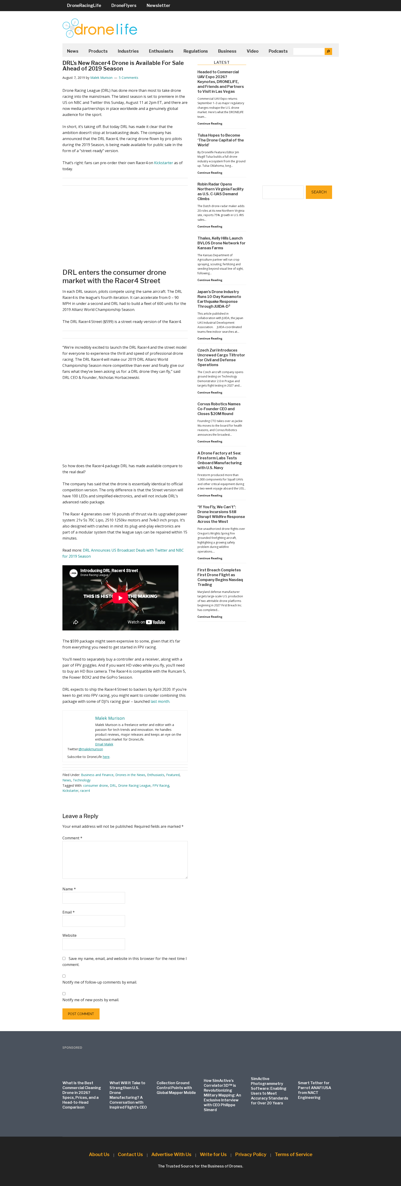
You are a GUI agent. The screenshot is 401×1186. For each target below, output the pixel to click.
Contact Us (130, 1154)
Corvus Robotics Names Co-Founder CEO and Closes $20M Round (219, 409)
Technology (82, 780)
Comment (72, 838)
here (106, 756)
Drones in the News (130, 775)
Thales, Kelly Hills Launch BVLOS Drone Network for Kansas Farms (221, 243)
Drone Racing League (134, 785)
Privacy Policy (250, 1154)
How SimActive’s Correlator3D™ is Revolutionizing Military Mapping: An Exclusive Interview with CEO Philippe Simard (222, 1095)
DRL (113, 785)
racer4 (85, 790)
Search (319, 192)
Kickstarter (163, 162)
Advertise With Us (171, 1154)
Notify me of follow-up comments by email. (99, 982)
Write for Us (213, 1154)
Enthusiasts (155, 775)
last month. (160, 701)
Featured (173, 775)
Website (69, 935)
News (66, 780)
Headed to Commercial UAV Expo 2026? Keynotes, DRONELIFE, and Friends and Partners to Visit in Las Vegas (220, 82)
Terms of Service (293, 1154)
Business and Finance (97, 775)
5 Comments (128, 77)
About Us (99, 1154)
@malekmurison (91, 749)
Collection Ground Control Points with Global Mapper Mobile (176, 1088)
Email (68, 912)
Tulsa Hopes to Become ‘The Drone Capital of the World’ (220, 140)
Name (69, 889)
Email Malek (104, 744)
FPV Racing (160, 785)
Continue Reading (209, 123)
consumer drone (95, 785)
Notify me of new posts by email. (90, 999)
